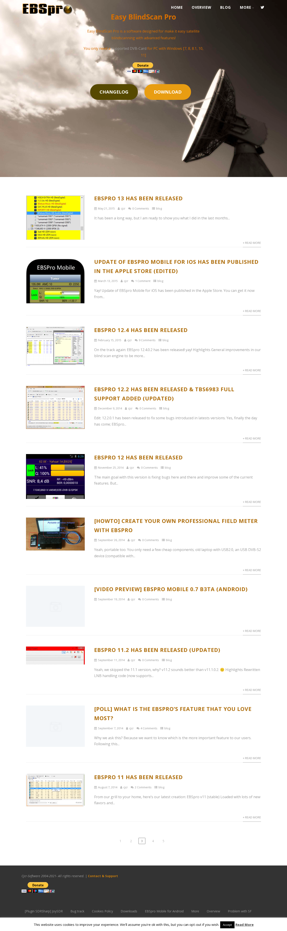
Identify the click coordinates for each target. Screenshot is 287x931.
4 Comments (149, 728)
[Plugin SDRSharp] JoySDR (44, 911)
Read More (244, 924)
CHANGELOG (114, 92)
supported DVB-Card (128, 48)
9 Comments (147, 340)
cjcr (123, 208)
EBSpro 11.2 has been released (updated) (157, 649)
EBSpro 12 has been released (138, 457)
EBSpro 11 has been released (138, 777)
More (245, 7)
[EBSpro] (47, 17)
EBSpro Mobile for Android (164, 911)
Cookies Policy (102, 911)
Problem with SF (240, 911)
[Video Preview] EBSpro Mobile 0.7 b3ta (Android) (171, 589)
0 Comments (140, 208)
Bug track (77, 911)
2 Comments (143, 787)
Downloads (129, 911)
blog (159, 208)
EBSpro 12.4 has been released (141, 330)
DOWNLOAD (168, 92)
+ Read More (252, 243)
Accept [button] (227, 925)
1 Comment (142, 281)
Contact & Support (103, 876)
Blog (225, 7)
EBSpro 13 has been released (138, 198)
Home (177, 7)
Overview (201, 7)
